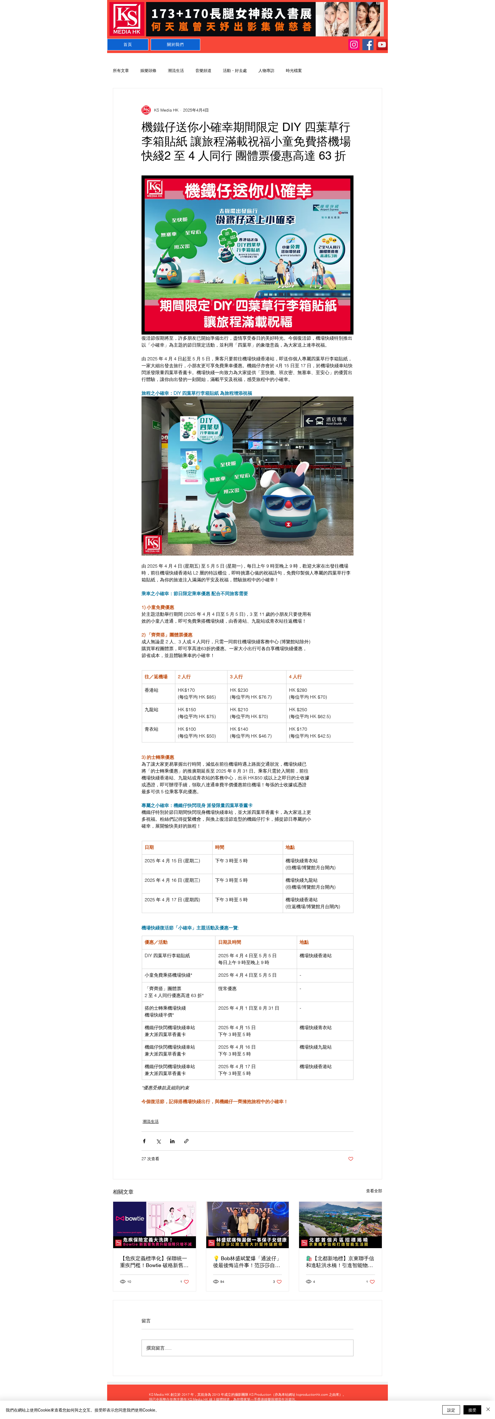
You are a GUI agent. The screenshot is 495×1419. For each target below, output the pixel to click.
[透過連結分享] (186, 1141)
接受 (472, 1410)
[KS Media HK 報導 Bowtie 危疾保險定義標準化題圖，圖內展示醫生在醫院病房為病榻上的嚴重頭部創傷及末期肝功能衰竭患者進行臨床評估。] (154, 1225)
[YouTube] (382, 44)
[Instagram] (354, 44)
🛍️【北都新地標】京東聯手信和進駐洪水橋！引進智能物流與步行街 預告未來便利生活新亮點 (340, 1262)
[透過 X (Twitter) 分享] (158, 1141)
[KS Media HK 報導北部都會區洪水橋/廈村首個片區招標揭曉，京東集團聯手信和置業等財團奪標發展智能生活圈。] (340, 1225)
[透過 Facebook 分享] (144, 1141)
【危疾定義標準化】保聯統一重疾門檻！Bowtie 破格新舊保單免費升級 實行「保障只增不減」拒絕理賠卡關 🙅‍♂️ (154, 1262)
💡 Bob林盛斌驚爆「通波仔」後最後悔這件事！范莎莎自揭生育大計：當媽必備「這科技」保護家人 (247, 1262)
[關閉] (488, 1409)
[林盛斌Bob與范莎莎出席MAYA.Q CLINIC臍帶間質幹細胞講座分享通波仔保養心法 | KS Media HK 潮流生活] (247, 1225)
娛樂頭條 (148, 70)
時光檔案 (294, 70)
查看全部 (374, 1190)
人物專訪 (266, 70)
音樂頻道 (203, 70)
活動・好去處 (235, 70)
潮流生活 (176, 70)
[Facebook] (368, 44)
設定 (451, 1410)
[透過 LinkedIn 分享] (172, 1141)
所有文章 (121, 70)
